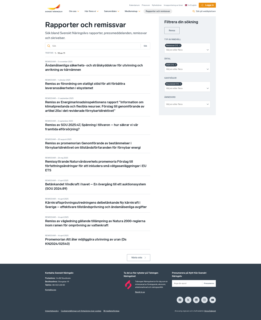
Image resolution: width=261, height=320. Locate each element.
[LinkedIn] (196, 300)
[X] (188, 300)
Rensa (172, 30)
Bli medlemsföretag (111, 311)
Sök (145, 46)
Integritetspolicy (52, 311)
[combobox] (185, 50)
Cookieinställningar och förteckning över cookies (81, 311)
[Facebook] (180, 300)
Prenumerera (209, 283)
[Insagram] (204, 300)
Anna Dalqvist (210, 311)
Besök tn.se (140, 292)
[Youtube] (212, 300)
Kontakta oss (50, 290)
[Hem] (54, 8)
